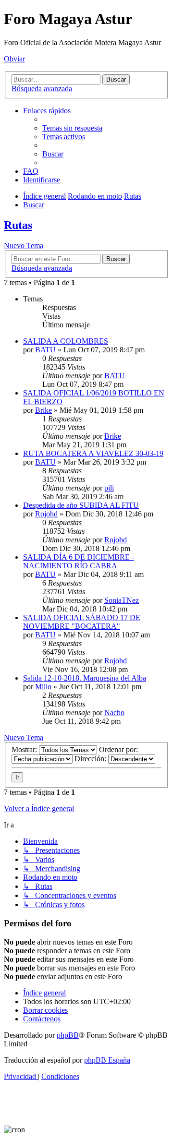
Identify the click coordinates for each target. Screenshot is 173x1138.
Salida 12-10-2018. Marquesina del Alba (84, 678)
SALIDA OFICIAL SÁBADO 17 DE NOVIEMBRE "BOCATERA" (81, 621)
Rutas (18, 225)
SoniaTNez (121, 600)
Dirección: (91, 759)
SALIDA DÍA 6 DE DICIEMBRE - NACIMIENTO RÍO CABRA (78, 561)
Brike (43, 410)
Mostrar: (25, 749)
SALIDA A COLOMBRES (65, 341)
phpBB (68, 1035)
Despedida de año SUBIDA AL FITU (81, 505)
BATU (45, 350)
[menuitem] (72, 128)
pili (109, 488)
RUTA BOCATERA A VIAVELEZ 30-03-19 (93, 453)
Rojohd (46, 514)
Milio (43, 687)
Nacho (114, 712)
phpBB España (107, 1060)
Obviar (14, 59)
